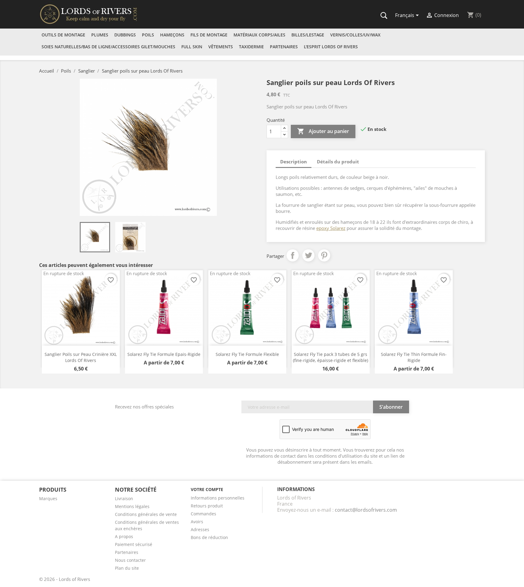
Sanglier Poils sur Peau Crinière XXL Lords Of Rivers (81, 357)
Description (293, 162)
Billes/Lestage (307, 35)
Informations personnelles (217, 498)
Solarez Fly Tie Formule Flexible (247, 354)
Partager (293, 255)
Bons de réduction (209, 537)
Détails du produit (338, 162)
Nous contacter (130, 560)
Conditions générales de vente (146, 514)
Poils (148, 35)
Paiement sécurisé (133, 544)
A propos (124, 536)
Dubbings (125, 35)
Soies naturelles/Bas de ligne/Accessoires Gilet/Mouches (108, 46)
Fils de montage (208, 35)
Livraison (124, 498)
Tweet (308, 255)
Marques (48, 498)
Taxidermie (251, 46)
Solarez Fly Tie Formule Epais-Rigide (163, 354)
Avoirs (197, 521)
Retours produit (207, 506)
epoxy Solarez (330, 228)
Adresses (200, 529)
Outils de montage (63, 35)
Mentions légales (132, 506)
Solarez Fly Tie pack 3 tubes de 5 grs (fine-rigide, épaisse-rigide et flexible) (330, 357)
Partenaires (284, 46)
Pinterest (324, 255)
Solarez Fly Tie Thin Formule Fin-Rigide (414, 357)
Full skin (191, 46)
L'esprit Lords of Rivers (331, 46)
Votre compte (207, 489)
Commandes (203, 514)
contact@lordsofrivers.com (366, 510)
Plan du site (127, 568)
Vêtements (220, 46)
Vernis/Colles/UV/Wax (355, 35)
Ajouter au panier (323, 131)
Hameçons (172, 35)
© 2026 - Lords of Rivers (64, 579)
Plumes (99, 35)
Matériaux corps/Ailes (259, 35)
